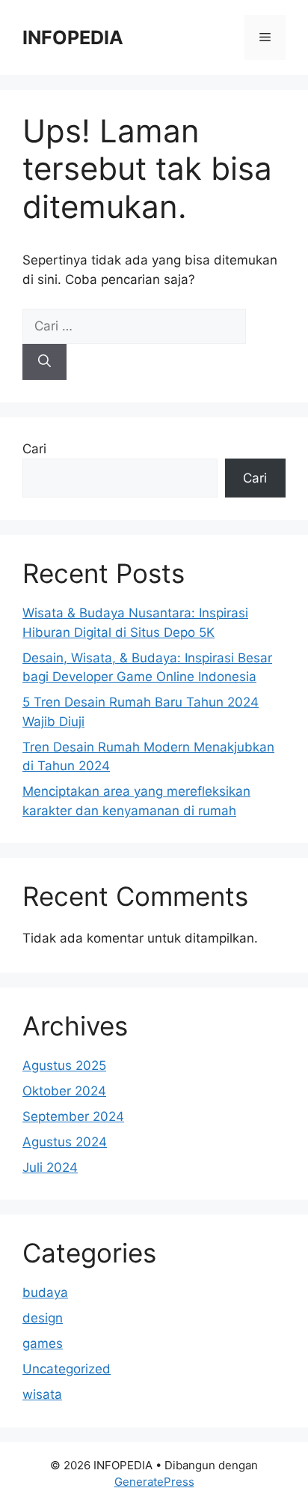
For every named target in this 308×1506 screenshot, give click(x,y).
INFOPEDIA (72, 37)
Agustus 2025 (64, 1065)
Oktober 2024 (64, 1090)
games (42, 1343)
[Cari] (44, 362)
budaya (45, 1292)
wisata (42, 1394)
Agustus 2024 (64, 1141)
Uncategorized (66, 1368)
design (42, 1317)
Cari (34, 448)
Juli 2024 (50, 1167)
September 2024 (73, 1116)
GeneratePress (154, 1482)
